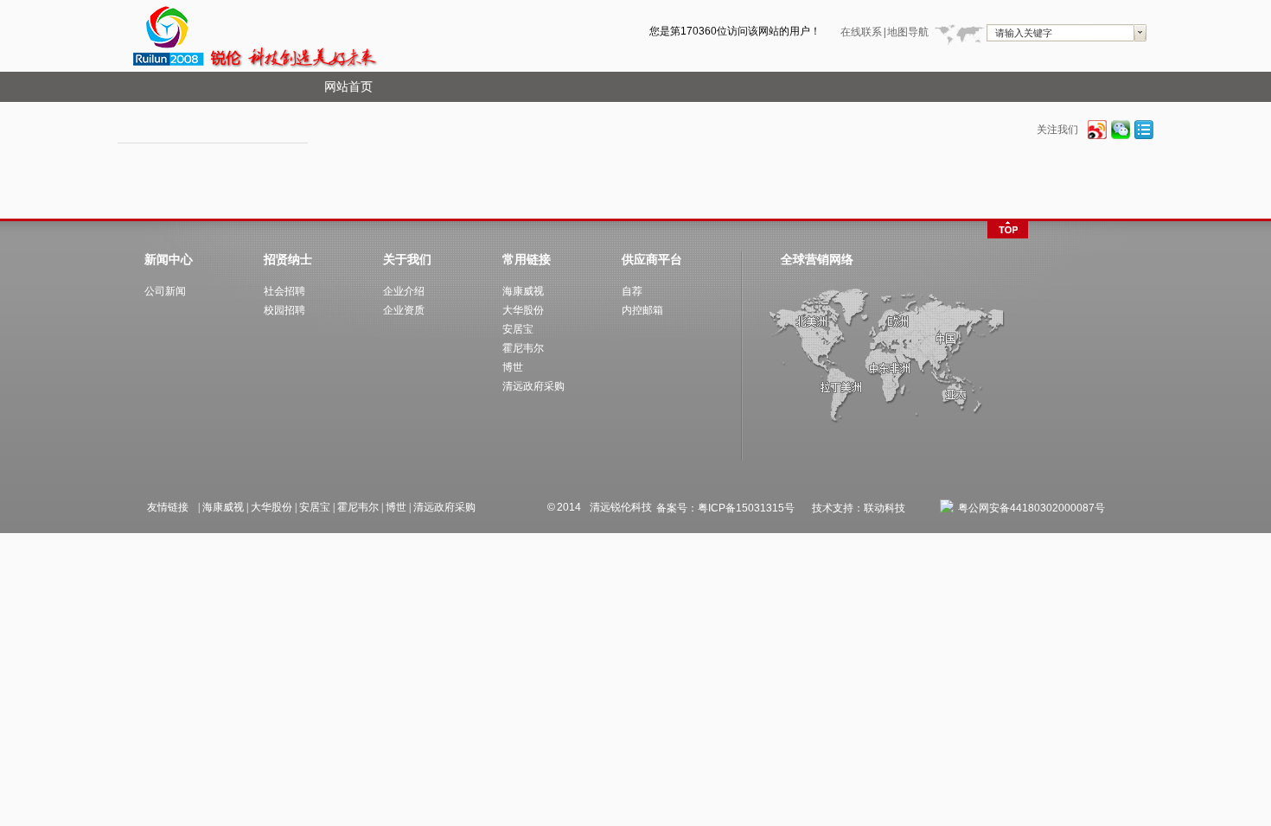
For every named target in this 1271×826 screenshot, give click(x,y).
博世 (396, 507)
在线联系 (861, 32)
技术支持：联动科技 (858, 508)
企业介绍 (404, 291)
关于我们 (407, 259)
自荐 (632, 291)
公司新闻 (165, 291)
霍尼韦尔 (358, 507)
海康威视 (223, 507)
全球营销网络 (817, 259)
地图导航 (908, 32)
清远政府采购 (444, 507)
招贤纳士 (288, 259)
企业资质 (404, 310)
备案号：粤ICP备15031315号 (725, 508)
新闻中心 (168, 259)
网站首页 (348, 86)
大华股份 (271, 507)
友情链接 (167, 507)
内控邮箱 (642, 310)
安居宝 (314, 507)
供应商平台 (652, 259)
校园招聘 (284, 310)
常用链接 (526, 259)
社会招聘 (284, 291)
